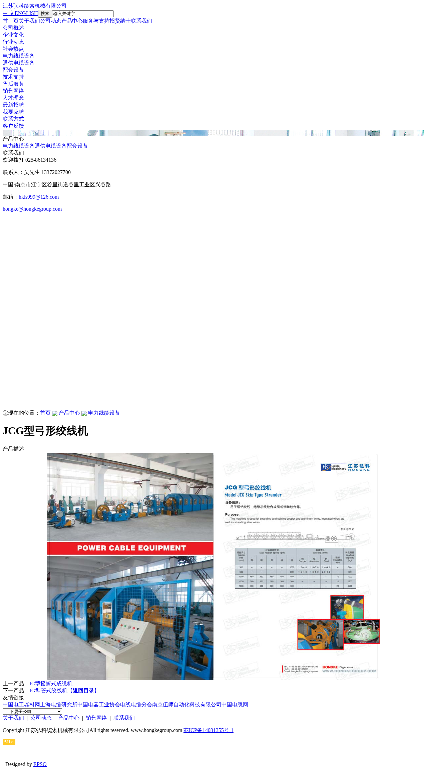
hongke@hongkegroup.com (32, 209)
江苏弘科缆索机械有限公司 (35, 6)
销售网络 (13, 91)
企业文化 (13, 35)
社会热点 (13, 49)
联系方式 (13, 119)
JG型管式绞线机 (48, 690)
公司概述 (13, 28)
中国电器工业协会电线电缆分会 (114, 704)
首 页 (11, 21)
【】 (83, 690)
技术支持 (13, 77)
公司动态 (50, 21)
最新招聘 (13, 105)
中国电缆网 (235, 704)
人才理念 (13, 98)
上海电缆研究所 (58, 704)
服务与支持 (96, 21)
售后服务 (13, 84)
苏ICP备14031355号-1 (208, 730)
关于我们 (29, 21)
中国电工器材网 (21, 704)
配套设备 (13, 70)
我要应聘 (13, 112)
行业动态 (13, 42)
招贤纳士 (120, 21)
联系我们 (141, 21)
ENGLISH (26, 13)
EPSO (40, 764)
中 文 (9, 13)
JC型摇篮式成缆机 (50, 683)
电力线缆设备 (19, 56)
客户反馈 (13, 126)
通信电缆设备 (19, 63)
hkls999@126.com (39, 197)
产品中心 (72, 21)
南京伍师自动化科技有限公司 (187, 704)
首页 (45, 413)
